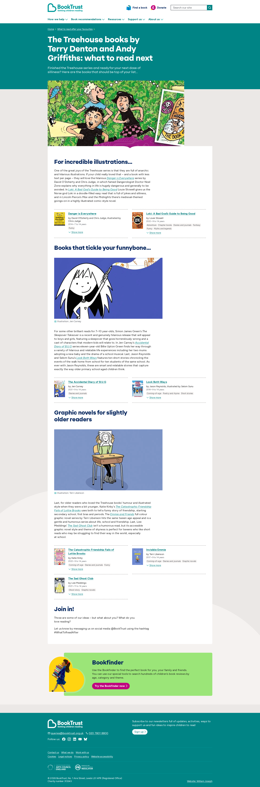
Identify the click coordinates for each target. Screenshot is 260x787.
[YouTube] (80, 739)
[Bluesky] (85, 739)
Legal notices (65, 756)
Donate (161, 7)
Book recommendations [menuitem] (86, 19)
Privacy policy (81, 756)
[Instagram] (69, 739)
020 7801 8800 (98, 733)
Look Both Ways (156, 382)
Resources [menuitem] (114, 19)
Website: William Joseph (199, 781)
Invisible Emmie (156, 549)
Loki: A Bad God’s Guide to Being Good (170, 213)
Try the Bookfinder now (110, 686)
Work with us (82, 752)
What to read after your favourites (75, 29)
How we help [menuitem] (56, 19)
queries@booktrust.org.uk (67, 733)
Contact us (53, 752)
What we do (67, 752)
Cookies (52, 756)
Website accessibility (102, 756)
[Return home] (65, 7)
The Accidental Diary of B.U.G (87, 382)
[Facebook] (63, 739)
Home (51, 29)
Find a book (140, 7)
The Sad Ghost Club (80, 578)
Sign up (139, 731)
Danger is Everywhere (82, 213)
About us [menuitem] (154, 19)
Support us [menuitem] (135, 19)
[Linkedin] (74, 739)
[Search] (209, 7)
